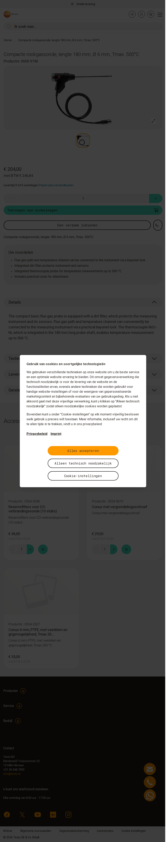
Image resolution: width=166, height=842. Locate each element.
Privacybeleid (37, 434)
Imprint (56, 434)
